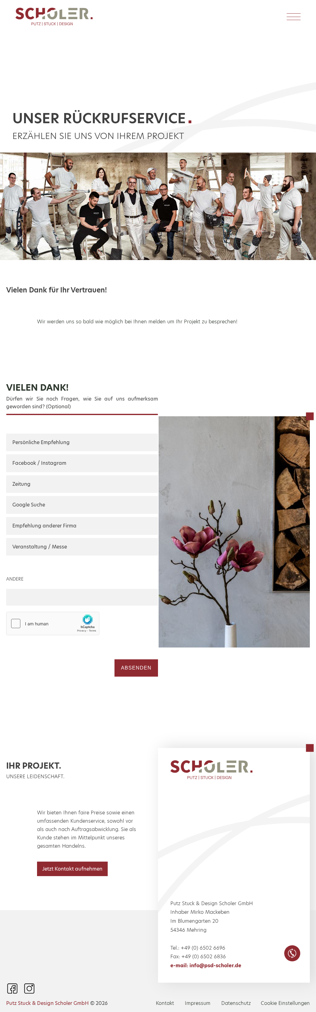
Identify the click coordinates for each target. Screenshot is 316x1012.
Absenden (136, 667)
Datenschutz (236, 1003)
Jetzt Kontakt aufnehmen (72, 868)
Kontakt (165, 1003)
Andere (14, 579)
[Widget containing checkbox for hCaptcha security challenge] (52, 623)
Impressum (197, 1003)
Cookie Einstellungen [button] (285, 1003)
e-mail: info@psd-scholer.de (205, 965)
